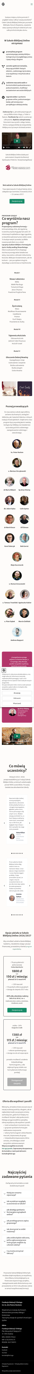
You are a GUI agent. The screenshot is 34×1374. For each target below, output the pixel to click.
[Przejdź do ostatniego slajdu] (4, 823)
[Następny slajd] (29, 823)
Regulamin (5, 1366)
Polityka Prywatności (8, 1364)
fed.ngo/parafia (7, 1148)
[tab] (11, 853)
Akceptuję (17, 693)
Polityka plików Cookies (21, 1364)
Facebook (4, 1350)
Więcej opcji (17, 703)
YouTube (4, 1353)
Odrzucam (17, 698)
